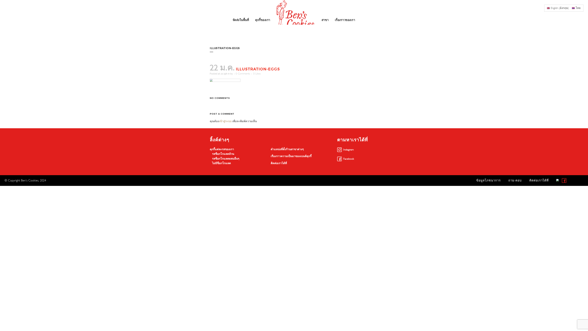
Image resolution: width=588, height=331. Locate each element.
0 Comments (243, 73)
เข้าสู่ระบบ (225, 121)
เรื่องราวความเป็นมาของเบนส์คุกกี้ (291, 156)
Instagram (348, 149)
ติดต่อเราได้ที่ (279, 163)
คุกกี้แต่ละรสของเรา (222, 149)
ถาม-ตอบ (515, 180)
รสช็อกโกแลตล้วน (223, 154)
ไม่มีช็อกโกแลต (221, 163)
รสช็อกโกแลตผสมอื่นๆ (225, 158)
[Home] (296, 12)
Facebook (348, 158)
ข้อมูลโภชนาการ (488, 180)
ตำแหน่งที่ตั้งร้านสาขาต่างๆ (287, 149)
